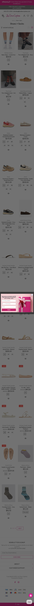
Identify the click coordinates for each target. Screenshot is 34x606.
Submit (8, 309)
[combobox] (3, 304)
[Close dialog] (32, 294)
